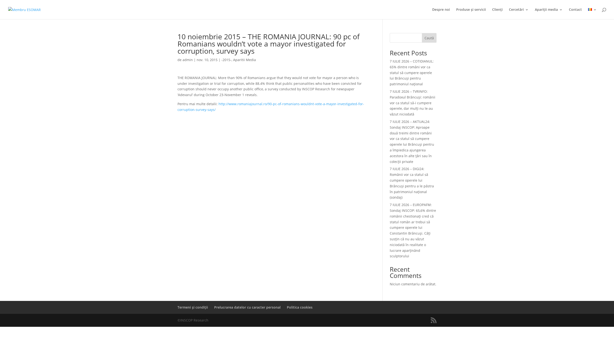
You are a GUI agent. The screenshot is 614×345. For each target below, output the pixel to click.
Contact (575, 10)
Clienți (497, 10)
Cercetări (516, 10)
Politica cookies (300, 307)
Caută (429, 38)
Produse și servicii (471, 10)
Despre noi (441, 10)
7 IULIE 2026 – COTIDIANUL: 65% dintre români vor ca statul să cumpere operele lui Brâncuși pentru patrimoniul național (412, 72)
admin (188, 60)
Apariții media (546, 10)
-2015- (226, 60)
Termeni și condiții (192, 307)
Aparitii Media (244, 60)
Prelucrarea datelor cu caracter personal (247, 307)
